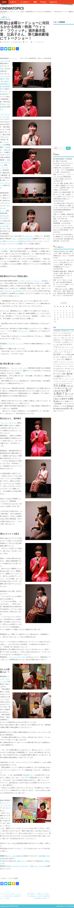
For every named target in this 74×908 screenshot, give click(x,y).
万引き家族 (59, 385)
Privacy (43, 2)
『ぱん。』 (15, 238)
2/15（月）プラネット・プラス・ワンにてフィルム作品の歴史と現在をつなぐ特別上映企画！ (63, 228)
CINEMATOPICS (12, 8)
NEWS (4, 2)
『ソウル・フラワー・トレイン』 (29, 281)
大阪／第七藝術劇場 (5, 86)
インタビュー (25, 2)
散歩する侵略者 (63, 399)
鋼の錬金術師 (62, 409)
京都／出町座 (4, 68)
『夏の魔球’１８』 (28, 775)
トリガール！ (65, 366)
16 (54, 315)
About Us (53, 2)
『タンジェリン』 (23, 331)
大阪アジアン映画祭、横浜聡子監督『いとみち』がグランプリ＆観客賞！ (63, 216)
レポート (13, 2)
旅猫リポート (60, 401)
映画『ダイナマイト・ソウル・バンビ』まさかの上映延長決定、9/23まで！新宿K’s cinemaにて (63, 177)
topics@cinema (5, 42)
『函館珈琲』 (44, 281)
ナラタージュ (69, 369)
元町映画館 (42, 856)
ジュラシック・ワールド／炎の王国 (63, 352)
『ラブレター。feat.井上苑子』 (13, 291)
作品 (35, 2)
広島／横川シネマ (19, 861)
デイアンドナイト (64, 364)
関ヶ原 (69, 408)
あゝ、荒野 (60, 338)
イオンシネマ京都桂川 (14, 856)
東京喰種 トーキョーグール (64, 404)
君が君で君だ (60, 391)
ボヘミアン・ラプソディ (63, 377)
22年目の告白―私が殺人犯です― (62, 331)
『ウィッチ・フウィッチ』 (5, 182)
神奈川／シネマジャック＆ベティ (18, 866)
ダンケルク (57, 364)
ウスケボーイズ (62, 345)
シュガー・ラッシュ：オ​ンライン (62, 350)
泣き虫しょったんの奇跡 (61, 406)
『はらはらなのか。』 (5, 208)
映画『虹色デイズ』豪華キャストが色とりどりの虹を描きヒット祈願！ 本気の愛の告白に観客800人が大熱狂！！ (38, 896)
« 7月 (54, 321)
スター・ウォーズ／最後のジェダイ (62, 359)
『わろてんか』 (29, 236)
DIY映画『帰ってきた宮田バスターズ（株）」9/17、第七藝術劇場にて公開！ (63, 170)
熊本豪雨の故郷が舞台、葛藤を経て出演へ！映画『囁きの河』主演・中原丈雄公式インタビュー (63, 273)
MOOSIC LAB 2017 (26, 238)
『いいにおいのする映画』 (5, 225)
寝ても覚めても (62, 392)
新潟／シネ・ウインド (37, 866)
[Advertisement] (63, 84)
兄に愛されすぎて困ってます (63, 388)
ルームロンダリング (67, 383)
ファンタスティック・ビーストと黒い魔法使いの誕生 (63, 373)
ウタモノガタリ (61, 347)
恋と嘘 (59, 399)
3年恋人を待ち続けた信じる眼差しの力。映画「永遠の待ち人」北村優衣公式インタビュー (63, 253)
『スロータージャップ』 (15, 344)
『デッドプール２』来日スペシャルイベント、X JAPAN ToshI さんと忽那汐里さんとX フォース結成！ (11, 896)
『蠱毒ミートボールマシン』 (5, 162)
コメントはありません (38, 42)
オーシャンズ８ (69, 347)
